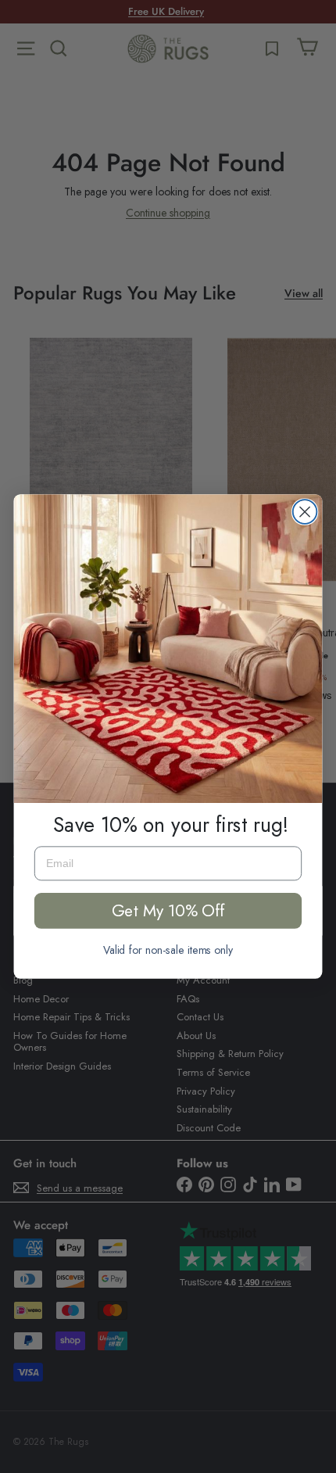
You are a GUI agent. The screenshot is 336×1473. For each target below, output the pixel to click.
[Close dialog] (305, 512)
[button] (168, 648)
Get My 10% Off (168, 910)
